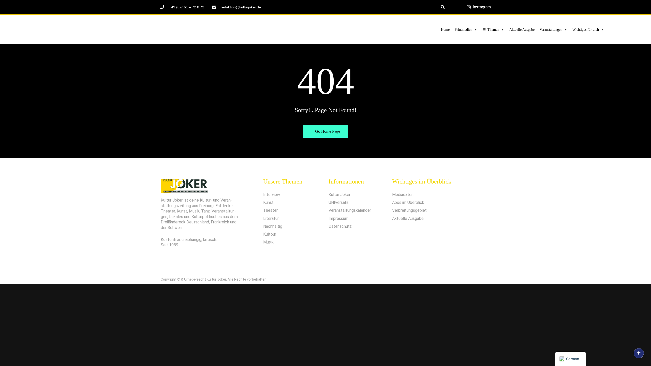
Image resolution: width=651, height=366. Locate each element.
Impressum (338, 218)
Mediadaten (402, 194)
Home (445, 30)
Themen (493, 30)
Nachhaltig (272, 226)
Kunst (268, 202)
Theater (270, 210)
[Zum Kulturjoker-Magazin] (131, 29)
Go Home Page (327, 131)
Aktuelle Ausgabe (522, 30)
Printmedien (463, 30)
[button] (443, 7)
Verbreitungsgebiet (409, 210)
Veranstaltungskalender (350, 210)
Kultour (269, 234)
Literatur (271, 218)
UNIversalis (339, 202)
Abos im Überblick (408, 202)
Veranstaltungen (551, 30)
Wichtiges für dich (585, 30)
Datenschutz (340, 226)
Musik (268, 242)
